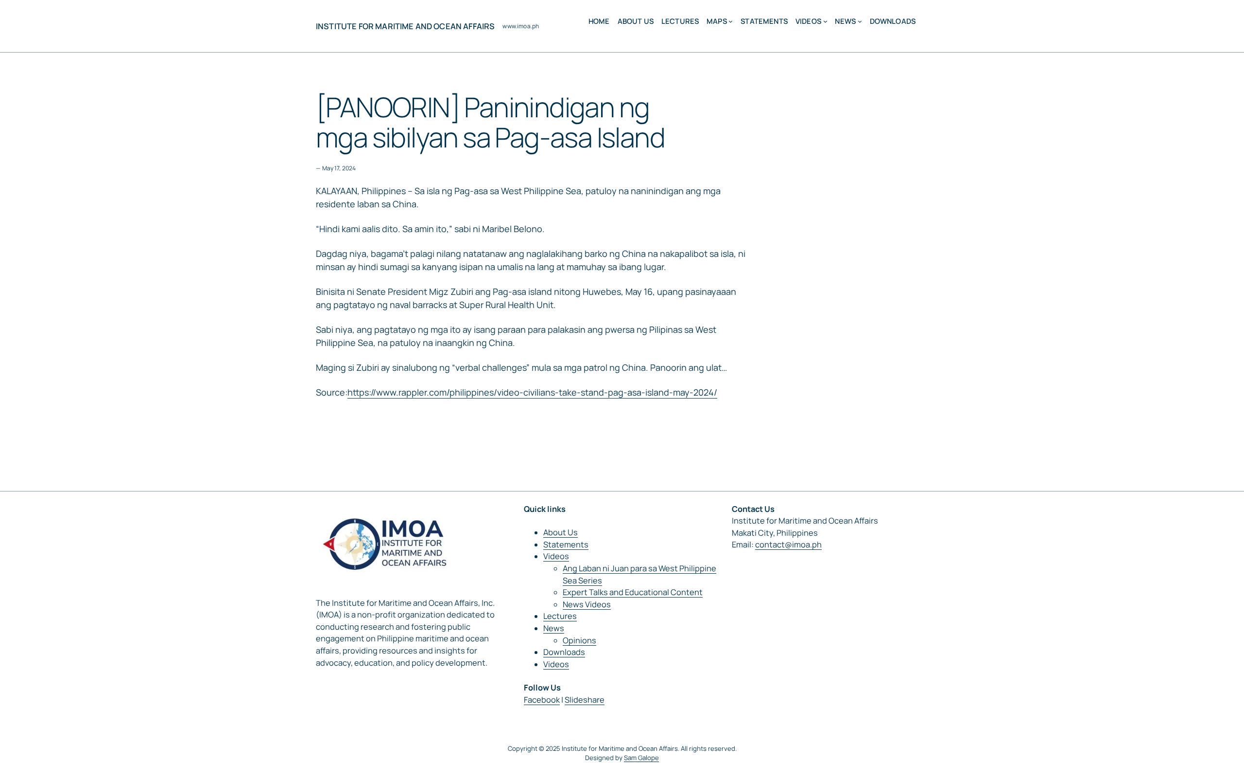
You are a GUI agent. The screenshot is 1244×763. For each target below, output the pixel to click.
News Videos (587, 604)
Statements (565, 544)
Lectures (560, 616)
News (553, 628)
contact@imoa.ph (788, 544)
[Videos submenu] (825, 21)
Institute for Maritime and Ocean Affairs (405, 26)
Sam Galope (641, 757)
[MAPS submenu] (730, 21)
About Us (560, 532)
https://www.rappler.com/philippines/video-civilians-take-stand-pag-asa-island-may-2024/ (532, 392)
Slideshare (585, 699)
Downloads (564, 652)
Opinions (579, 640)
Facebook (542, 699)
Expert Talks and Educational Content (633, 592)
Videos (556, 556)
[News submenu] (860, 21)
